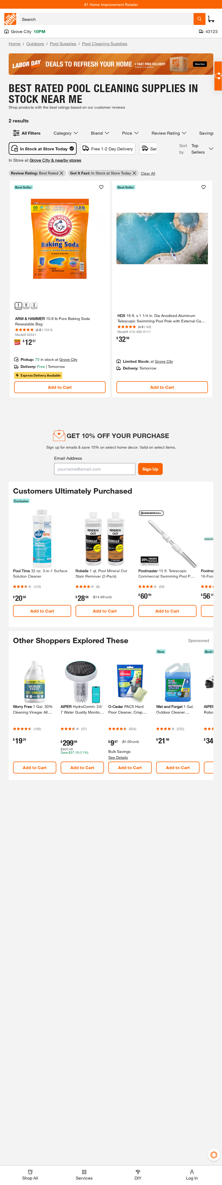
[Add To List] (101, 187)
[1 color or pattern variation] (18, 306)
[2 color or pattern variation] (34, 306)
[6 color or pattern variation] (26, 306)
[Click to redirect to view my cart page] (211, 19)
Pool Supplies (63, 43)
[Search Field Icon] (199, 19)
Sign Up (150, 468)
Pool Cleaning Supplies (104, 43)
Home (15, 43)
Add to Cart (60, 387)
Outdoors (35, 43)
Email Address (68, 458)
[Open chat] (218, 75)
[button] (196, 148)
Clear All (148, 173)
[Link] (60, 289)
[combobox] (106, 19)
